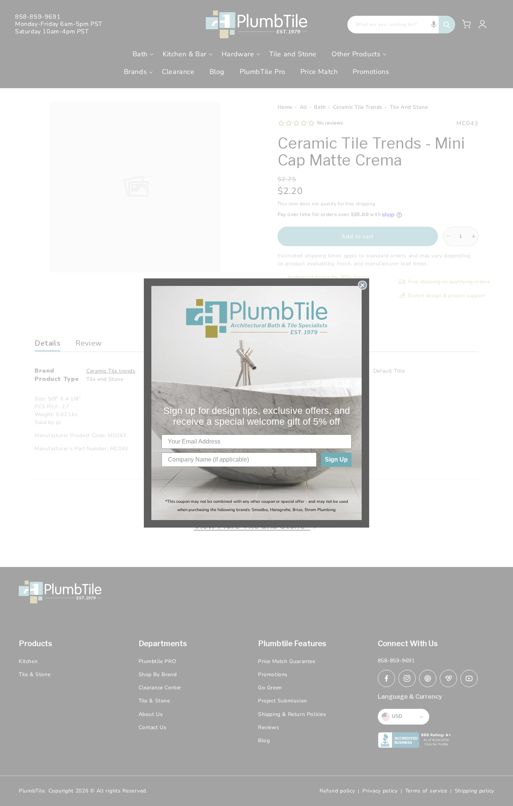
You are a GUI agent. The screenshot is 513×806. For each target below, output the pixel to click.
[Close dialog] (362, 285)
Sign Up (336, 459)
